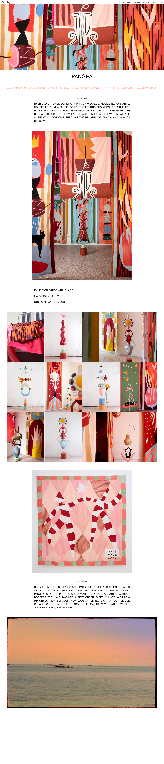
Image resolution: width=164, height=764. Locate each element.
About (148, 2)
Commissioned (137, 2)
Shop (143, 2)
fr (156, 2)
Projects (128, 2)
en (154, 2)
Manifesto (122, 2)
